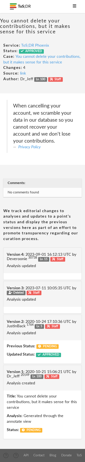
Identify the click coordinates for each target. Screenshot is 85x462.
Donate (66, 455)
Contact (38, 455)
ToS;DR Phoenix (35, 46)
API (26, 455)
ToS (79, 455)
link (23, 73)
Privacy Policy (29, 147)
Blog (52, 455)
